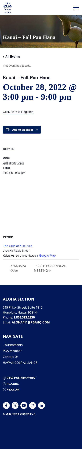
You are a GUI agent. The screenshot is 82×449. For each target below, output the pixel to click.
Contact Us (10, 357)
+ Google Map (46, 255)
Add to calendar (22, 129)
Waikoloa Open (18, 268)
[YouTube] (23, 405)
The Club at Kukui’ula (17, 246)
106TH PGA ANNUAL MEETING (50, 268)
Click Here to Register (18, 111)
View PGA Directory (21, 378)
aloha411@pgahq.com (31, 322)
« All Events (11, 56)
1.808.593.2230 (24, 317)
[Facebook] (6, 405)
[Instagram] (32, 405)
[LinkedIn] (41, 405)
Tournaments (13, 345)
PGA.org (13, 384)
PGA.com (13, 389)
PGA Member (12, 351)
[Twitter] (15, 405)
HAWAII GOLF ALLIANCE (20, 363)
